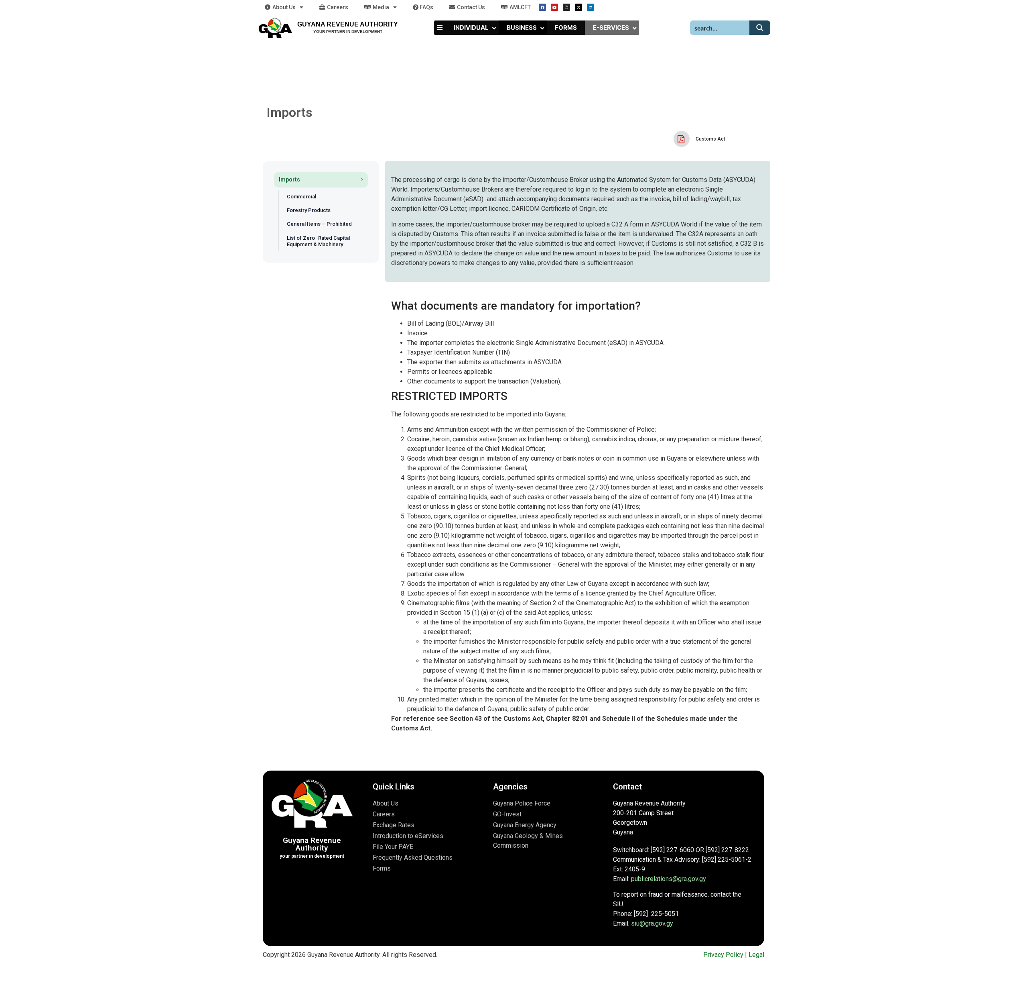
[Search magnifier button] (759, 27)
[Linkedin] (590, 7)
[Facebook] (542, 7)
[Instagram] (566, 7)
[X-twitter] (578, 7)
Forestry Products (309, 210)
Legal (756, 955)
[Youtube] (554, 7)
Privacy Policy (723, 955)
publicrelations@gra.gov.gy (668, 879)
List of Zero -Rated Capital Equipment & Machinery (318, 241)
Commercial (301, 197)
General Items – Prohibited (319, 224)
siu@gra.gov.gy (652, 923)
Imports (289, 179)
